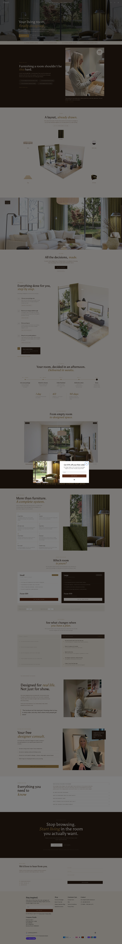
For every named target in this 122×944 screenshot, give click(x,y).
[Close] (86, 463)
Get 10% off (74, 475)
